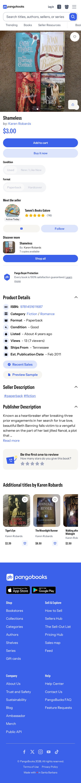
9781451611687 (31, 307)
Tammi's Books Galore (37, 210)
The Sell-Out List (58, 627)
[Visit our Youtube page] (48, 752)
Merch (11, 724)
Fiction (32, 314)
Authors (12, 635)
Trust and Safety (18, 692)
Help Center (54, 684)
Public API (14, 732)
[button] (40, 298)
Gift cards (13, 658)
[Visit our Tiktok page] (56, 752)
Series (10, 651)
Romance (47, 314)
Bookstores (14, 611)
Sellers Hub (53, 618)
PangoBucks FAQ (58, 700)
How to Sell (53, 611)
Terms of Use (31, 766)
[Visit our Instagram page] (40, 752)
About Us (13, 684)
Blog (9, 708)
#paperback (13, 396)
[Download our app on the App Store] (18, 590)
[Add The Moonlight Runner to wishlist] (55, 499)
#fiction (30, 396)
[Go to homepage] (13, 7)
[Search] (73, 17)
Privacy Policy (50, 766)
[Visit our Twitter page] (32, 752)
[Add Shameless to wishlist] (74, 37)
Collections (14, 618)
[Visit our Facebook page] (24, 752)
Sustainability (16, 700)
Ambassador (15, 716)
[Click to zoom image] (40, 71)
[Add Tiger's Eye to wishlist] (25, 499)
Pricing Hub (54, 635)
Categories (14, 627)
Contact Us (53, 692)
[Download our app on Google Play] (44, 590)
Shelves (12, 643)
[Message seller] (21, 228)
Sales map (52, 643)
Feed (49, 651)
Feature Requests (58, 708)
